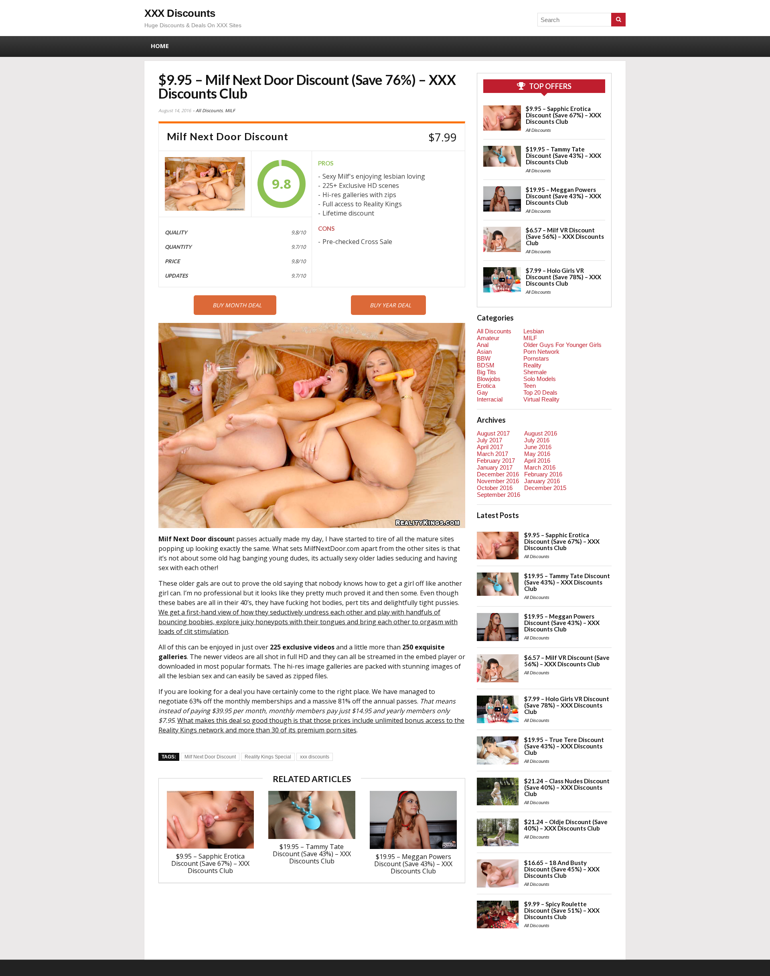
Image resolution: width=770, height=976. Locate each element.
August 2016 (540, 433)
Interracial (490, 399)
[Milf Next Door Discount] (205, 184)
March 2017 (492, 453)
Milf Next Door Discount (210, 757)
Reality (532, 365)
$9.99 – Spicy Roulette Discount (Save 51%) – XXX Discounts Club (562, 910)
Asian (484, 351)
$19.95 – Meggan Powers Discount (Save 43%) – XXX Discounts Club (413, 863)
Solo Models (539, 378)
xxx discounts (314, 757)
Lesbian (533, 331)
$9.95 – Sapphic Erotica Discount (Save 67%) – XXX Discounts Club (210, 863)
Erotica (486, 385)
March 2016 (539, 467)
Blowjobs (488, 378)
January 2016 (542, 481)
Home (160, 46)
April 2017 (490, 447)
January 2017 (495, 467)
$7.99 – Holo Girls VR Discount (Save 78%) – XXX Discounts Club (563, 277)
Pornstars (536, 358)
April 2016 (537, 460)
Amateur (488, 338)
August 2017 (493, 433)
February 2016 (543, 474)
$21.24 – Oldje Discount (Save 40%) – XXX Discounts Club (566, 825)
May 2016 (537, 453)
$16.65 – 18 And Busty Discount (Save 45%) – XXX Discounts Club (562, 869)
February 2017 (496, 460)
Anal (482, 344)
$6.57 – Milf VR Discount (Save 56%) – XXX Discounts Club (565, 236)
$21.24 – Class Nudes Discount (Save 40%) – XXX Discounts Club (567, 787)
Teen (529, 385)
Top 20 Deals (540, 392)
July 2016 (536, 440)
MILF (230, 110)
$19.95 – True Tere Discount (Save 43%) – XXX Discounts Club (564, 746)
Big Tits (486, 372)
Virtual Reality (541, 399)
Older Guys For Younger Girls (562, 344)
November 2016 (498, 481)
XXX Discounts (179, 13)
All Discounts (209, 110)
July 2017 (489, 440)
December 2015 (545, 487)
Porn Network (541, 351)
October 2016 (495, 487)
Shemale (535, 372)
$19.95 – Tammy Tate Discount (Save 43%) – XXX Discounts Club (312, 853)
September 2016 (498, 494)
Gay (482, 392)
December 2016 (498, 474)
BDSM (485, 365)
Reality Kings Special (268, 757)
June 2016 (537, 447)
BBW (483, 358)
